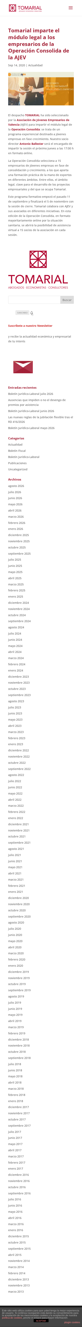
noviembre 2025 (19, 541)
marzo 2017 (16, 1156)
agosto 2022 (16, 775)
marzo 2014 (16, 1267)
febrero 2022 (16, 812)
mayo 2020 (15, 941)
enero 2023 (15, 744)
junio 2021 (15, 861)
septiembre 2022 (19, 769)
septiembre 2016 (19, 1193)
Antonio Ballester (31, 144)
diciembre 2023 (18, 676)
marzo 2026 (16, 516)
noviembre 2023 (19, 682)
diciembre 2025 (18, 535)
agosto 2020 (16, 922)
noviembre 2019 (19, 978)
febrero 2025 (16, 590)
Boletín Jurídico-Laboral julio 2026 (30, 394)
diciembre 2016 (18, 1175)
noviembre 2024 (19, 609)
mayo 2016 (15, 1212)
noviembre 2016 (19, 1181)
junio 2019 (15, 1009)
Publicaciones (17, 463)
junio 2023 (15, 713)
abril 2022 (14, 800)
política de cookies (12, 1317)
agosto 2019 (16, 996)
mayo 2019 (15, 1015)
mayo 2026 (15, 504)
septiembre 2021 (19, 842)
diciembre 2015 (18, 1236)
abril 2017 (14, 1150)
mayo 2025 (15, 572)
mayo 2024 (15, 646)
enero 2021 (15, 892)
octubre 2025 (17, 547)
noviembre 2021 (19, 830)
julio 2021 (14, 855)
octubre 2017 (17, 1119)
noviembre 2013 (19, 1285)
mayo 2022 (15, 793)
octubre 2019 (17, 984)
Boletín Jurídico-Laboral (23, 457)
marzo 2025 (16, 584)
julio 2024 (14, 633)
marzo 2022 (16, 806)
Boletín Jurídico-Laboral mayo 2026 (31, 428)
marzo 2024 (16, 658)
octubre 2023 (17, 689)
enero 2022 (15, 818)
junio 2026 (15, 498)
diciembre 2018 (18, 1039)
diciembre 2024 (18, 603)
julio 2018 (14, 1064)
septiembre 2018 (19, 1058)
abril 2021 (14, 873)
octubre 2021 (17, 836)
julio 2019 (14, 1002)
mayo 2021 (15, 867)
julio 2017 (14, 1132)
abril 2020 (14, 947)
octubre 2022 (17, 763)
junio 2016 (15, 1205)
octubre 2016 (17, 1187)
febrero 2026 (16, 523)
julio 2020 (14, 929)
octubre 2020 (17, 910)
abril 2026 (14, 510)
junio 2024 (15, 640)
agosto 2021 (16, 849)
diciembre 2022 (18, 750)
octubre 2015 (17, 1242)
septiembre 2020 (19, 916)
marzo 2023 (16, 732)
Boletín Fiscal (17, 451)
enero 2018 (15, 1101)
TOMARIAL (32, 115)
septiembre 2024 (19, 621)
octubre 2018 (17, 1052)
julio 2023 (14, 707)
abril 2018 (14, 1082)
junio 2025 (15, 566)
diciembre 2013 (18, 1279)
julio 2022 (14, 781)
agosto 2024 (16, 627)
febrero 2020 (16, 959)
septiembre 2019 (19, 990)
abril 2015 (14, 1255)
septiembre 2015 (19, 1249)
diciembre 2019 (18, 972)
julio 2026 (14, 492)
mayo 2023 (15, 719)
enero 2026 (15, 529)
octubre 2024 (17, 615)
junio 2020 (15, 935)
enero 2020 (15, 965)
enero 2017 (15, 1168)
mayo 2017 (15, 1144)
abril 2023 (14, 726)
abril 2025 (14, 578)
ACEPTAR (41, 1321)
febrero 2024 (16, 664)
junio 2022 (15, 787)
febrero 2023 (16, 738)
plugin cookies (72, 1322)
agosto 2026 (16, 486)
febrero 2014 (16, 1273)
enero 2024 (15, 670)
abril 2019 (14, 1021)
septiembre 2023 (19, 695)
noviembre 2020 (19, 904)
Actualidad (35, 65)
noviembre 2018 (19, 1045)
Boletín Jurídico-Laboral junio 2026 (31, 411)
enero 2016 (15, 1230)
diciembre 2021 (18, 824)
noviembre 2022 (19, 756)
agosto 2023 (16, 701)
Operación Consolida (25, 129)
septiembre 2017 (19, 1125)
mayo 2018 (15, 1076)
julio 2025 (14, 559)
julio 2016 (14, 1199)
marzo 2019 (16, 1027)
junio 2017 (15, 1138)
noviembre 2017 (19, 1113)
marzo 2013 (16, 1291)
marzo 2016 (16, 1224)
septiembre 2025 (19, 553)
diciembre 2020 (18, 898)
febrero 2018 (16, 1095)
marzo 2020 (16, 953)
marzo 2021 (16, 879)
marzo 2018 (16, 1089)
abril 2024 (14, 652)
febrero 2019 (16, 1033)
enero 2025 (15, 596)
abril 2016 (14, 1218)
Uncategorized (17, 469)
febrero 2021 (16, 886)
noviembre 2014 (19, 1261)
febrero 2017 (16, 1162)
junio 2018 (15, 1070)
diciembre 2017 (18, 1107)
